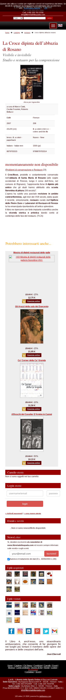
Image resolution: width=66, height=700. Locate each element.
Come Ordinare (23, 668)
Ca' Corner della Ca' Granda (32, 360)
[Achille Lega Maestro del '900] (41, 573)
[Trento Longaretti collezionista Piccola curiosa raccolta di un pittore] (41, 604)
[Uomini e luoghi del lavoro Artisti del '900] (17, 604)
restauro (27, 32)
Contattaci (29, 672)
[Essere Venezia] (25, 573)
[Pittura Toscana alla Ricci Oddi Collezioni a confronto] (17, 589)
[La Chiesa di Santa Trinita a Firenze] (9, 573)
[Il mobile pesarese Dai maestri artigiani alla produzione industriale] (25, 581)
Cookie (54, 668)
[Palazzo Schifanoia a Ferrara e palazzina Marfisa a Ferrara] (25, 604)
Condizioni (38, 665)
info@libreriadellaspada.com (33, 690)
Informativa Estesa (32, 8)
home (7, 32)
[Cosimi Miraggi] (17, 620)
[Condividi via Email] (55, 631)
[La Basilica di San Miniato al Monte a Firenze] (41, 581)
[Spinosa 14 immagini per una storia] (17, 612)
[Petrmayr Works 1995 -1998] (25, 612)
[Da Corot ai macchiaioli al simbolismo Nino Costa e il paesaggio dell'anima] (33, 604)
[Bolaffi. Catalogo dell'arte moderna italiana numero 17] (49, 604)
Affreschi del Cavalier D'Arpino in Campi (31, 414)
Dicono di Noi (36, 668)
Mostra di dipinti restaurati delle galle (31, 252)
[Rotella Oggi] (41, 612)
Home (10, 665)
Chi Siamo (27, 665)
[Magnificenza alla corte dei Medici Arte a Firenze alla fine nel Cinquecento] (9, 589)
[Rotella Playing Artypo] (33, 612)
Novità (46, 668)
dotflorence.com (45, 696)
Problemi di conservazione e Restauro (24, 170)
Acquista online (33, 301)
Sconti (38, 672)
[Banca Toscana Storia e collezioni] (33, 573)
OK (45, 8)
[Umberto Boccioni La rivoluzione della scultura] (9, 581)
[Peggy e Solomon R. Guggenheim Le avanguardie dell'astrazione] (49, 612)
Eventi (55, 665)
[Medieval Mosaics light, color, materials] (33, 581)
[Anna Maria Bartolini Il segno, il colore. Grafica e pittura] (9, 604)
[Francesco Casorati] (9, 612)
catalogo (17, 32)
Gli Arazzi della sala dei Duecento (31, 306)
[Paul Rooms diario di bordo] (9, 620)
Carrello (47, 665)
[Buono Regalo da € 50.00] (49, 573)
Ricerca (11, 668)
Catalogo (18, 665)
